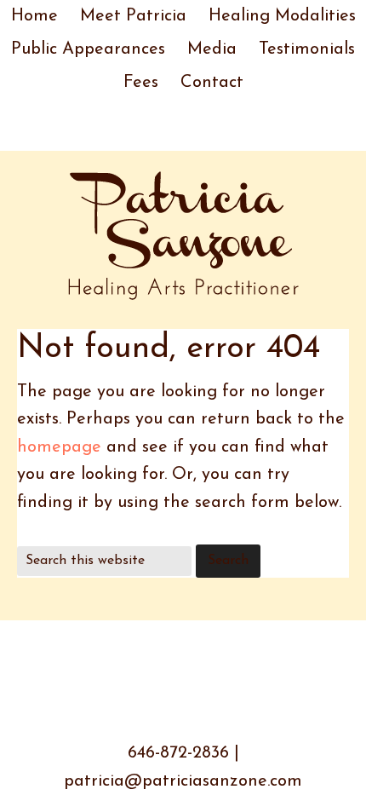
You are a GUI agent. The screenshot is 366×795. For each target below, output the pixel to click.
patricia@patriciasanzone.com (183, 781)
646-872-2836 (178, 753)
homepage (59, 447)
